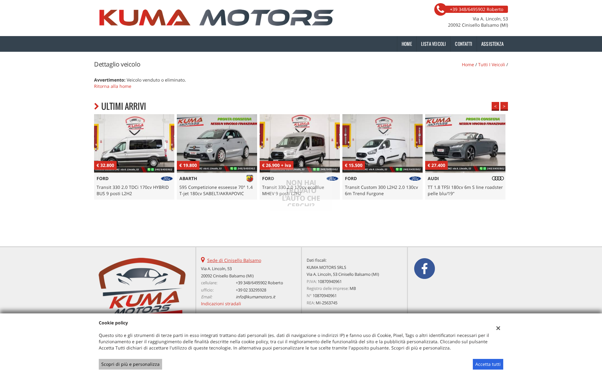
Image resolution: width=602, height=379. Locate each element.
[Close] (431, 119)
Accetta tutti (488, 364)
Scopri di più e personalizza (130, 364)
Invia (366, 235)
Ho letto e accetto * (353, 206)
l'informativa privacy (370, 206)
